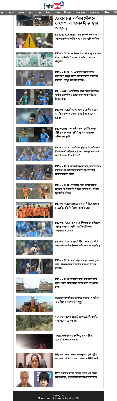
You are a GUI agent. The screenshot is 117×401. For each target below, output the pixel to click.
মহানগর (21, 12)
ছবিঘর (106, 12)
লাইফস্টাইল (94, 12)
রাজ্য (31, 12)
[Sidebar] (4, 4)
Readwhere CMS (71, 398)
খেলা (57, 12)
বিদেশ (48, 12)
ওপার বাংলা (80, 12)
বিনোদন (67, 12)
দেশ (39, 12)
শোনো (10, 12)
